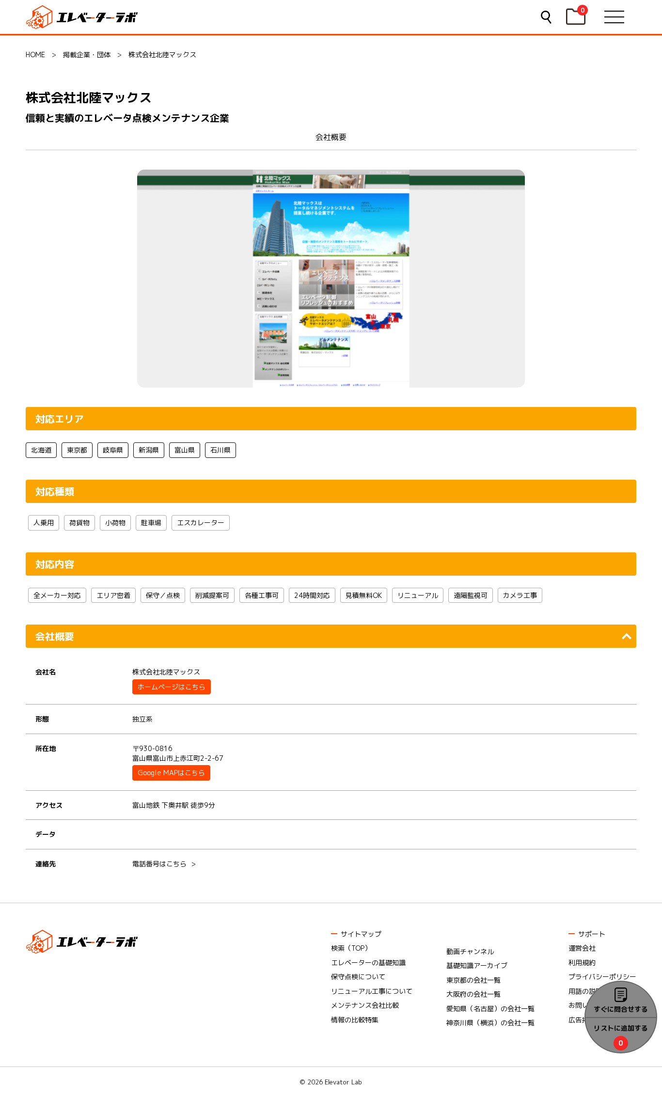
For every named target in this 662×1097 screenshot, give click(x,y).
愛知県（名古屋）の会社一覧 (490, 1008)
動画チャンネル (470, 951)
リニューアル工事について (371, 991)
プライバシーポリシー (602, 976)
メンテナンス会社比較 (365, 1005)
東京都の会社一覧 (473, 980)
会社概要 (331, 137)
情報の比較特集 (354, 1019)
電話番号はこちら (159, 863)
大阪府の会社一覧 (473, 994)
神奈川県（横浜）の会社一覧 (490, 1022)
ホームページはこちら (171, 686)
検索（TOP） (351, 948)
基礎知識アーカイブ (476, 965)
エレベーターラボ (83, 17)
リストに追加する (621, 1028)
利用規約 (582, 962)
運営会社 (582, 948)
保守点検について (358, 976)
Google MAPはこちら (171, 772)
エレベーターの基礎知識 (368, 962)
